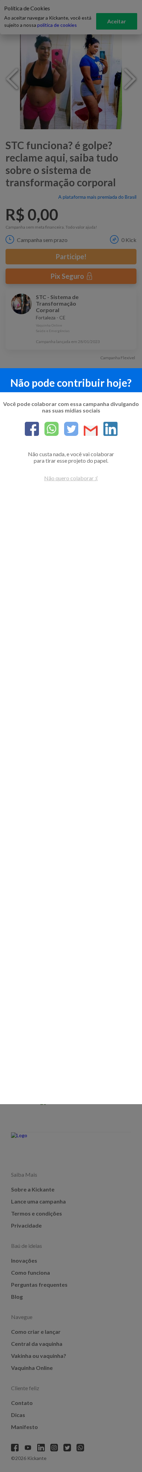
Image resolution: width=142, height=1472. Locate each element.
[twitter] (68, 429)
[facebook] (32, 429)
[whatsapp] (49, 429)
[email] (88, 431)
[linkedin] (108, 429)
